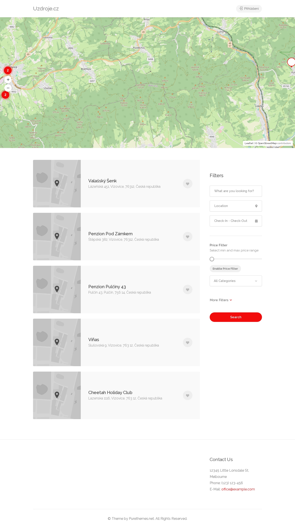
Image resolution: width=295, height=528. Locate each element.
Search (235, 317)
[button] (8, 79)
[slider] (212, 259)
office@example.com (238, 489)
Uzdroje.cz (46, 8)
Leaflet (249, 143)
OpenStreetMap (267, 143)
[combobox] (236, 280)
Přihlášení (251, 9)
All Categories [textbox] (225, 281)
